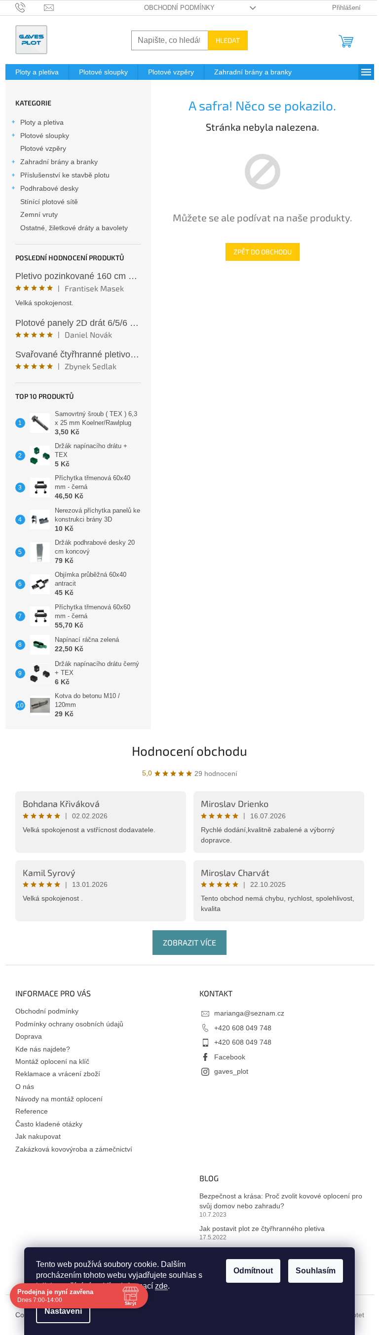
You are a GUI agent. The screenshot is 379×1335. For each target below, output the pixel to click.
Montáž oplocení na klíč (52, 1061)
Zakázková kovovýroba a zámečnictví (73, 1149)
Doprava (28, 1036)
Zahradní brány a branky (59, 162)
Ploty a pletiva (42, 122)
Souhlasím (312, 1270)
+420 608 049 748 (242, 1028)
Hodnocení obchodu (189, 750)
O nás (24, 1086)
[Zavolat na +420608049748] (29, 7)
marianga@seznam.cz (249, 1013)
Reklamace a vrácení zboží (57, 1074)
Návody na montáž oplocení (59, 1099)
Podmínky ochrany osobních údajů (69, 1024)
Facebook (229, 1057)
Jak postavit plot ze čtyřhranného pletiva (262, 1228)
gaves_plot (231, 1071)
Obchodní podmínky (179, 7)
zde (158, 1286)
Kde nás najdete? (42, 1049)
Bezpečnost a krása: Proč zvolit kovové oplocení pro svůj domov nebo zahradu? (280, 1200)
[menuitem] (37, 72)
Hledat (228, 40)
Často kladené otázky (48, 1124)
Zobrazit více (189, 942)
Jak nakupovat (38, 1136)
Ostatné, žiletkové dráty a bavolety (74, 228)
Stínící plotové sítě (49, 202)
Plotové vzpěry (43, 148)
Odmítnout (249, 1270)
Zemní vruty (39, 214)
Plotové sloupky (44, 136)
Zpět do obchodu (262, 251)
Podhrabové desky (49, 188)
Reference (31, 1111)
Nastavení (59, 1311)
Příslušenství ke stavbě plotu (65, 175)
